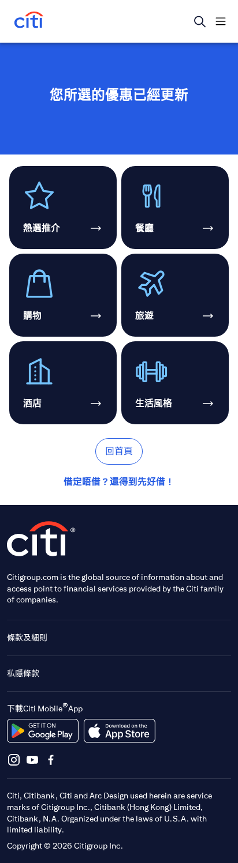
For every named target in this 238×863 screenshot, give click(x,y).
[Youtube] (32, 759)
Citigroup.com (32, 577)
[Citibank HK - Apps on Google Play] (43, 731)
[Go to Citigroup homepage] (41, 539)
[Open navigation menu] (220, 21)
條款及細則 (27, 637)
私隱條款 (23, 673)
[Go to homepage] (29, 21)
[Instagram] (14, 759)
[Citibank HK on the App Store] (119, 731)
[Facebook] (51, 759)
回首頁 (119, 451)
